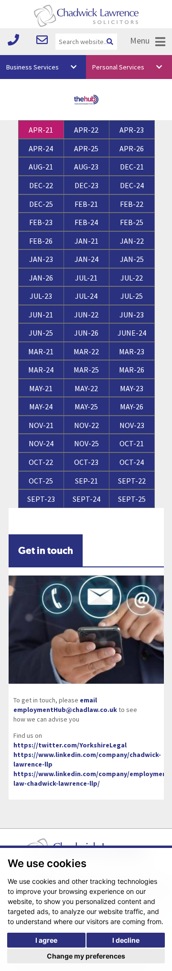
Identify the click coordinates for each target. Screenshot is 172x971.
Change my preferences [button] (86, 956)
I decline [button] (126, 940)
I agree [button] (46, 940)
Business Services (32, 67)
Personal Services (118, 67)
